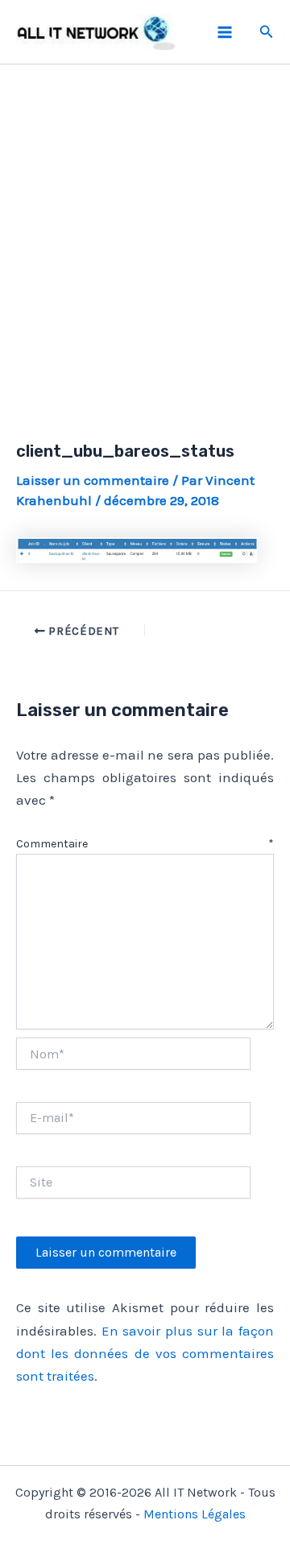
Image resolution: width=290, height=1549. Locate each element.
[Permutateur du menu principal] (224, 32)
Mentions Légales (194, 1514)
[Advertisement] (145, 234)
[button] (266, 32)
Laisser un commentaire (92, 480)
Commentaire (145, 844)
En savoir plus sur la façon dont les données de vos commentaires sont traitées (145, 1353)
